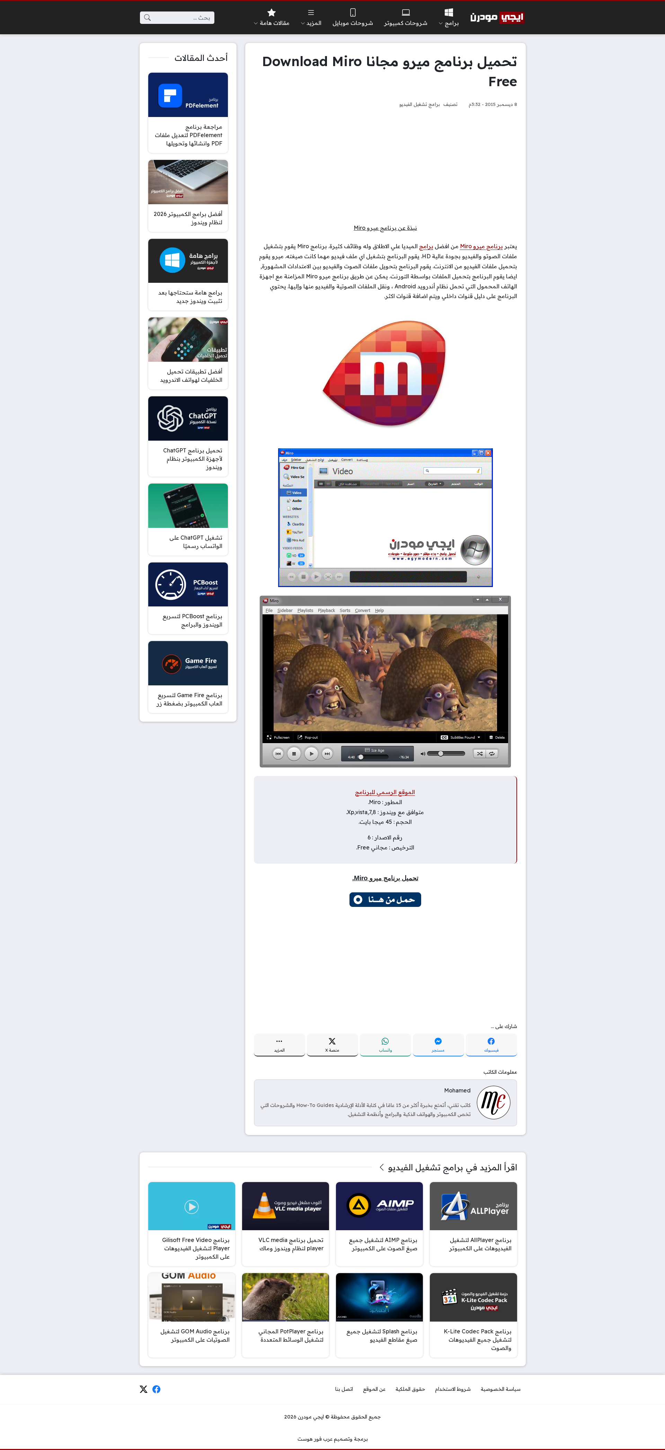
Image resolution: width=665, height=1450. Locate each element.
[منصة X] (143, 1389)
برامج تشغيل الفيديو (419, 104)
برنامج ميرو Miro (481, 246)
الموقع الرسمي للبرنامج (385, 792)
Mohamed (457, 1090)
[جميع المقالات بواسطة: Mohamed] (493, 1102)
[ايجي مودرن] (497, 18)
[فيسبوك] (156, 1389)
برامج (426, 246)
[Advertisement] (385, 165)
